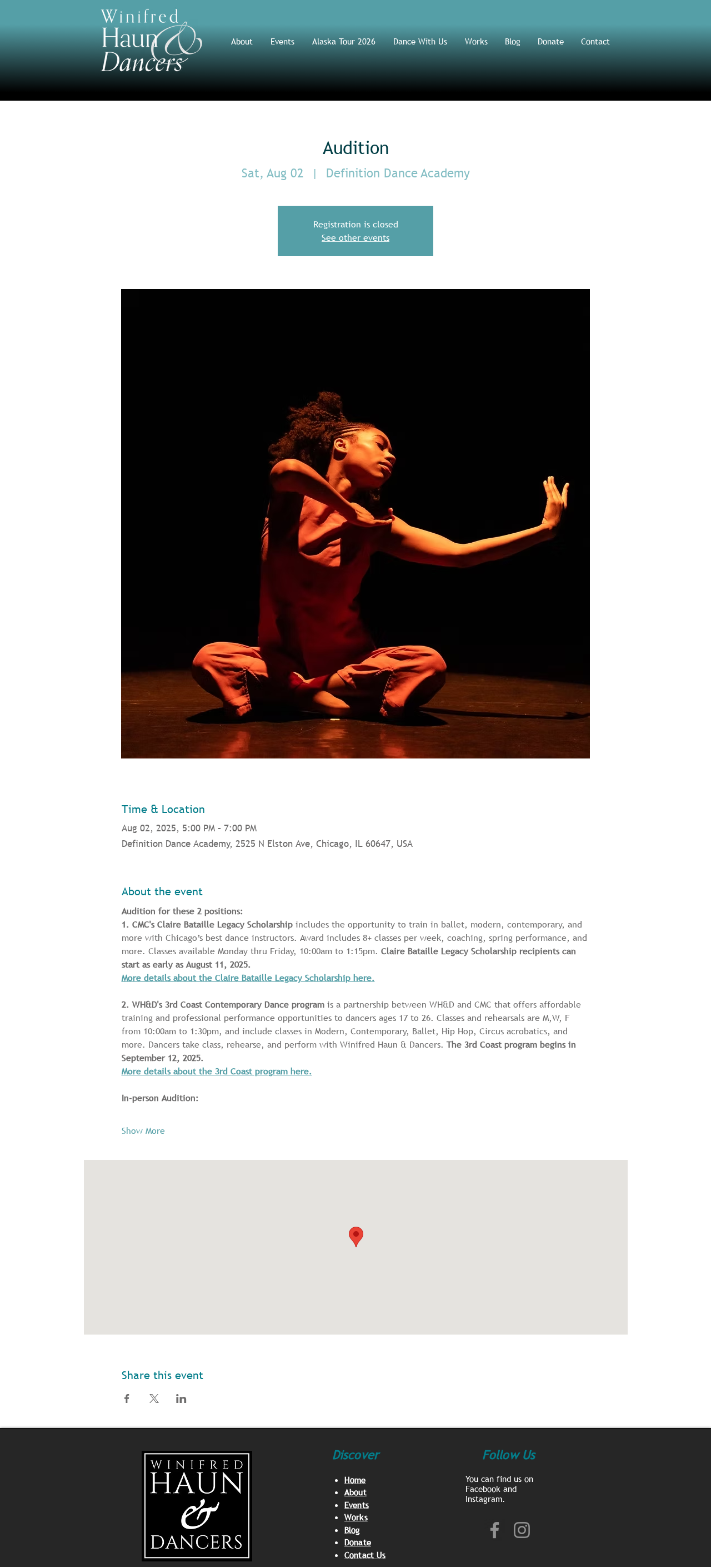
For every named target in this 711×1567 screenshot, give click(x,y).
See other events (355, 237)
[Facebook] (494, 1530)
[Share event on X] (154, 1398)
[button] (421, 41)
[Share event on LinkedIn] (181, 1398)
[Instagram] (522, 1530)
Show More (143, 1130)
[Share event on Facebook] (127, 1398)
